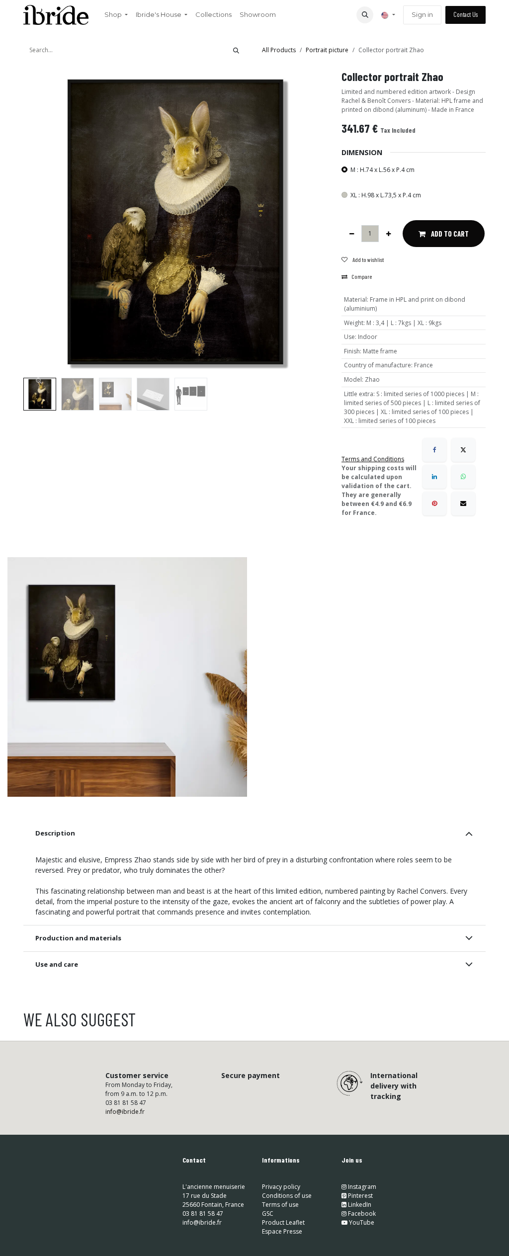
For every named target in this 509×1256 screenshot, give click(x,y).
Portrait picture (327, 50)
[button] (364, 14)
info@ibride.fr (125, 1111)
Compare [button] (361, 276)
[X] (463, 450)
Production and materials (78, 937)
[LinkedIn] (434, 477)
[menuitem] (116, 15)
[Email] (463, 503)
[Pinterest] (434, 503)
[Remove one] (351, 233)
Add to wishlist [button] (367, 259)
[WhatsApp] (463, 477)
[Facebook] (434, 450)
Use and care (56, 964)
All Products (279, 50)
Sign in (422, 14)
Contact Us (465, 14)
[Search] (236, 50)
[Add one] (388, 233)
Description (55, 833)
